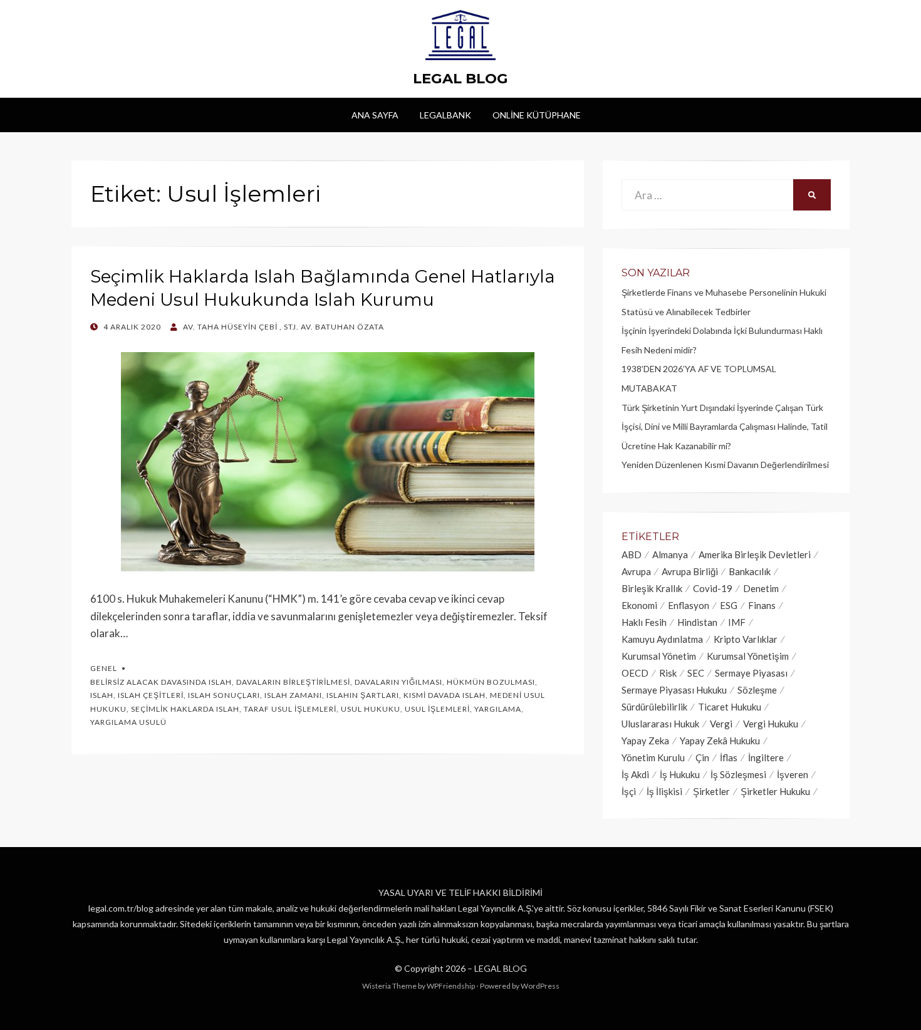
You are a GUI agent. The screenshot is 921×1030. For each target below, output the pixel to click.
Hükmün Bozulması (491, 682)
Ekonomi (639, 605)
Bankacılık (750, 571)
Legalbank (445, 115)
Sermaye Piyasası (751, 673)
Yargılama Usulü (128, 722)
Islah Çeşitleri (151, 695)
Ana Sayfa (374, 115)
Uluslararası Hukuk (660, 723)
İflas (728, 757)
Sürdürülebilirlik (654, 706)
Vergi (721, 723)
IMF (737, 622)
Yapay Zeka (645, 740)
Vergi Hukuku (770, 723)
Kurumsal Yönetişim (748, 656)
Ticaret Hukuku (729, 706)
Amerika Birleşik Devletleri (755, 554)
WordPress (540, 986)
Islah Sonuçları (224, 695)
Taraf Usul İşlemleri (290, 709)
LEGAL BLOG (460, 78)
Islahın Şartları (362, 695)
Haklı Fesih (644, 622)
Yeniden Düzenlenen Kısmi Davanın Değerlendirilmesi (725, 464)
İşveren (792, 774)
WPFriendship (451, 986)
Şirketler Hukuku (775, 791)
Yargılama (497, 709)
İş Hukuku (680, 774)
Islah (101, 695)
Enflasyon (688, 605)
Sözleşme (757, 689)
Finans (762, 605)
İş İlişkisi (664, 791)
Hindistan (697, 622)
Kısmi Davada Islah (444, 695)
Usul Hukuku (370, 709)
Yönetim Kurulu (653, 757)
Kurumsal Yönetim (659, 656)
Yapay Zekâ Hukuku (720, 740)
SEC (695, 673)
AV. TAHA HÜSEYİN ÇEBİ (230, 326)
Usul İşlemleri (437, 709)
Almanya (670, 554)
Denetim (761, 588)
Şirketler (711, 791)
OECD (635, 673)
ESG (728, 605)
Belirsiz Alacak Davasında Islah (161, 682)
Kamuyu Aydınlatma (662, 639)
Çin (702, 757)
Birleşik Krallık (652, 588)
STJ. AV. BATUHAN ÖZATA (334, 326)
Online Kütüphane (536, 115)
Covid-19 (712, 588)
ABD (632, 554)
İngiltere (766, 757)
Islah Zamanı (293, 695)
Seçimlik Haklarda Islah (185, 709)
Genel (103, 668)
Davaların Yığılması (398, 682)
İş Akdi (635, 774)
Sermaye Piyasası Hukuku (674, 689)
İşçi (629, 791)
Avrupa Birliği (690, 571)
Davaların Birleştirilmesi (293, 682)
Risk (668, 673)
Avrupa (636, 571)
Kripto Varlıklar (746, 639)
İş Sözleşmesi (738, 774)
